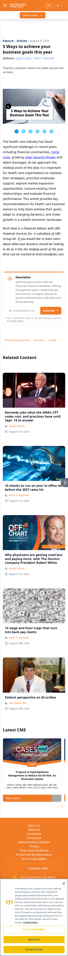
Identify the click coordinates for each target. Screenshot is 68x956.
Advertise (34, 830)
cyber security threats (40, 157)
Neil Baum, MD (18, 703)
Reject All (33, 939)
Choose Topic (30, 15)
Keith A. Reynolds (19, 495)
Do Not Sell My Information (34, 855)
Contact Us (34, 838)
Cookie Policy (30, 922)
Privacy (34, 846)
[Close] (64, 883)
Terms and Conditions (34, 850)
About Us (34, 825)
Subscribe (49, 310)
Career (52, 340)
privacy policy (16, 320)
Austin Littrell (17, 426)
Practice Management (17, 340)
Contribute (34, 834)
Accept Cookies (34, 949)
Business (39, 340)
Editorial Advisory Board (34, 842)
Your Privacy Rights (34, 859)
